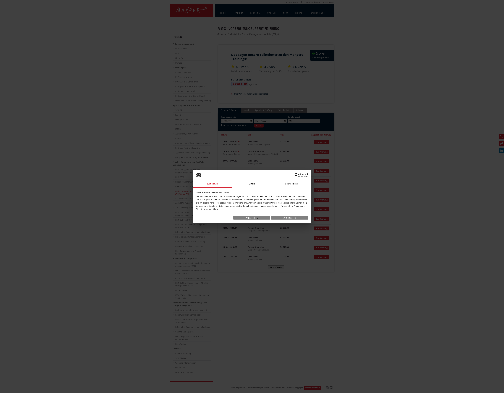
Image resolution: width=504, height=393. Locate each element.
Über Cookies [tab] (291, 184)
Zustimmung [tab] (213, 184)
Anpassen (250, 218)
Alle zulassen (290, 218)
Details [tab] (252, 184)
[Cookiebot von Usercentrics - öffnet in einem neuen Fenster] (296, 175)
